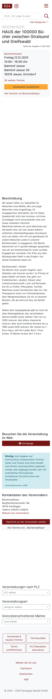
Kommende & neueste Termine (14, 638)
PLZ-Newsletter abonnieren (38, 648)
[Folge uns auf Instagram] (16, 6)
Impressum (26, 668)
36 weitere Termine (14, 80)
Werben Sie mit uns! (26, 662)
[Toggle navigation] (46, 5)
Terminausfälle (37, 638)
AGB (26, 679)
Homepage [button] (27, 443)
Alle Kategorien (38, 22)
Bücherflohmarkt (13, 53)
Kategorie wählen (13, 607)
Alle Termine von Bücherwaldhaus (22, 93)
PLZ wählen (10, 592)
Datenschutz (26, 673)
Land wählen (10, 621)
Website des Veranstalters (15, 513)
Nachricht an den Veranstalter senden (26, 521)
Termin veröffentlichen (14, 648)
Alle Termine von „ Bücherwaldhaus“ (26, 527)
